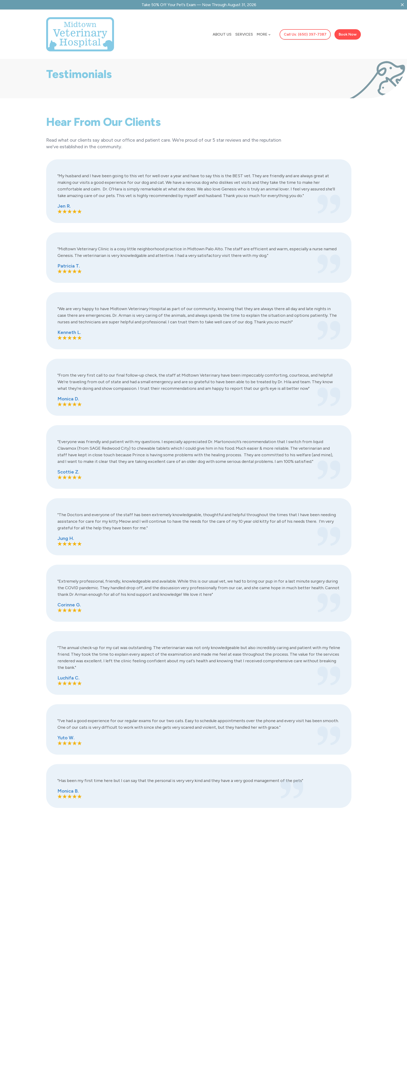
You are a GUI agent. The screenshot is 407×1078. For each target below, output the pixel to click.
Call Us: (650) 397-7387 (305, 34)
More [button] (262, 34)
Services (244, 34)
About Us (222, 34)
